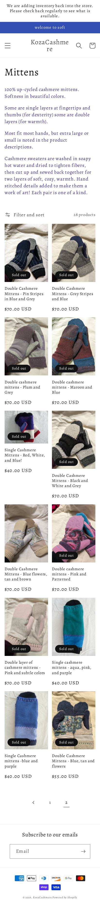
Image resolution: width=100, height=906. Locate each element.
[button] (7, 45)
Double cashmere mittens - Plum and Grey (22, 387)
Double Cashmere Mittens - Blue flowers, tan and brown (26, 574)
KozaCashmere (42, 897)
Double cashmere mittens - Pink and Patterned (69, 574)
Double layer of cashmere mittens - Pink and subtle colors (25, 667)
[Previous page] (33, 802)
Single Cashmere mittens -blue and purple (21, 761)
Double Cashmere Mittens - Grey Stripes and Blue (72, 293)
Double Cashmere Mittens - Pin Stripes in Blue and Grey (24, 293)
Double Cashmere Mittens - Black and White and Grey (70, 481)
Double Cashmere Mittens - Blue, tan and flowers (73, 761)
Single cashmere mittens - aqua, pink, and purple (72, 667)
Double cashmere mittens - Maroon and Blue (72, 387)
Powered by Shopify (64, 897)
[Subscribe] (83, 851)
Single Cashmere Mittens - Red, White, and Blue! (25, 455)
